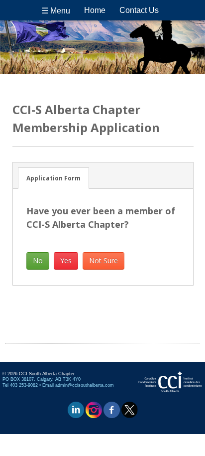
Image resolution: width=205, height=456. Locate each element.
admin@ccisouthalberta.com (84, 385)
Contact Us (139, 10)
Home (94, 10)
